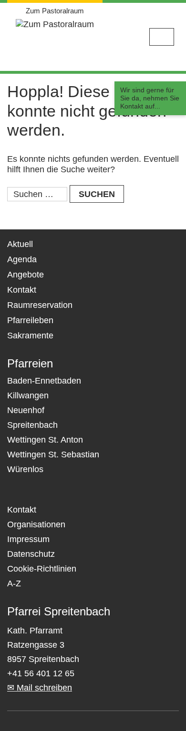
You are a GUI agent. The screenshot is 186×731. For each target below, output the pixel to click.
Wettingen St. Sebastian (53, 454)
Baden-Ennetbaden (44, 380)
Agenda (22, 259)
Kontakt (21, 290)
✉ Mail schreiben (39, 687)
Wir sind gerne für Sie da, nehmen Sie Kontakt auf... (149, 98)
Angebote (25, 274)
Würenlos (25, 469)
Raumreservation (39, 305)
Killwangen (28, 395)
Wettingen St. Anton (45, 440)
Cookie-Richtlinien (41, 568)
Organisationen (36, 524)
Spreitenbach (32, 425)
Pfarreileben (30, 320)
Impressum (28, 539)
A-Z (14, 583)
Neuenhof (25, 410)
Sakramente (30, 335)
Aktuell (20, 244)
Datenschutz (31, 554)
